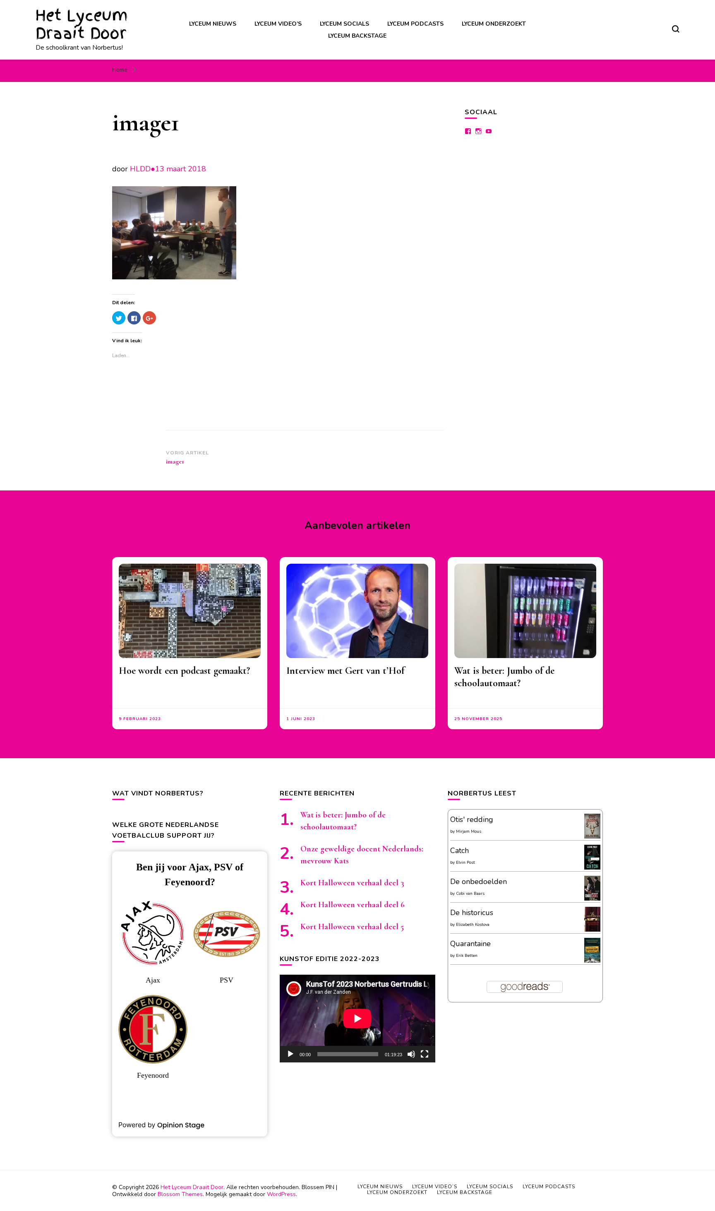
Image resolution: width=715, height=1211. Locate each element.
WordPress (281, 1194)
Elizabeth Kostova (472, 924)
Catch (459, 850)
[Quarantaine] (592, 961)
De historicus (471, 913)
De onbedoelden (478, 882)
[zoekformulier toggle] (675, 29)
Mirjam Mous (468, 831)
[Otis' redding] (592, 836)
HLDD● (142, 169)
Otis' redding (471, 819)
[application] (357, 1018)
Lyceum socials (344, 24)
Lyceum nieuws (212, 24)
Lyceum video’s (278, 24)
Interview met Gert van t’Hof (345, 671)
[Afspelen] (290, 1054)
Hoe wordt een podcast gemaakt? (184, 671)
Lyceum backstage (357, 36)
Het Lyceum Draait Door (82, 24)
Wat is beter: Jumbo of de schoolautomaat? (504, 677)
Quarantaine (470, 944)
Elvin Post (465, 862)
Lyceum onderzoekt (494, 24)
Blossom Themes (180, 1194)
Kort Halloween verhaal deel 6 (352, 905)
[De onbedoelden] (592, 899)
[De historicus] (592, 929)
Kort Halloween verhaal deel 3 (352, 883)
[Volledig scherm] (424, 1054)
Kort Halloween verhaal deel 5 (352, 927)
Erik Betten (466, 956)
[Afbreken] (411, 1054)
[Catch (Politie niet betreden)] (592, 868)
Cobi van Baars (470, 893)
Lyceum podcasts (415, 24)
